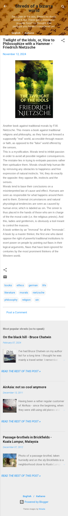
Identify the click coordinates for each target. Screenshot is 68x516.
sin (37, 299)
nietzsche (38, 292)
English (16, 33)
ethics (20, 285)
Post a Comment (17, 312)
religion (26, 299)
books (8, 285)
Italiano (29, 33)
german (33, 285)
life (44, 285)
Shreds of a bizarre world (34, 8)
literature (10, 292)
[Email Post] (5, 278)
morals (24, 292)
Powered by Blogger (36, 502)
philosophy (11, 299)
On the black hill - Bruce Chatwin (27, 337)
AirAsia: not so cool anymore (24, 387)
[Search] (63, 7)
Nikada (42, 509)
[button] (63, 41)
